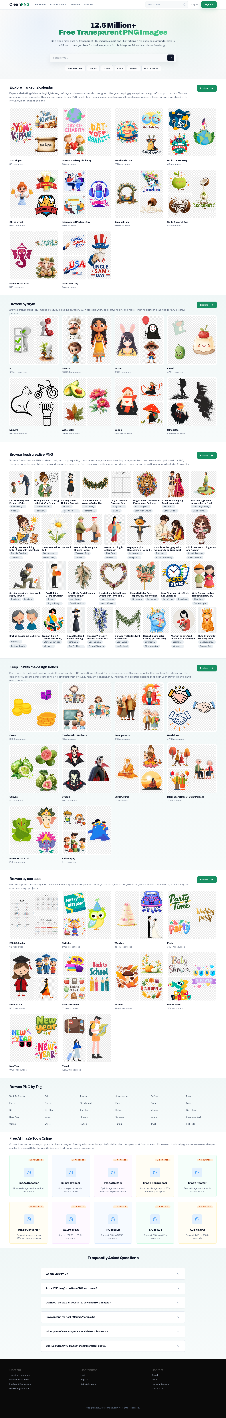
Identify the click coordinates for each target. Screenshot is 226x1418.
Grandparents (122, 735)
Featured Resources (20, 1384)
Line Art (13, 430)
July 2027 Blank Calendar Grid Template (119, 503)
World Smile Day (123, 160)
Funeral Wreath (96, 646)
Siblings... (15, 641)
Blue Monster (151, 646)
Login (83, 1375)
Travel (65, 1066)
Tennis (118, 1123)
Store (48, 1123)
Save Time (168, 599)
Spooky (93, 68)
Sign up (209, 4)
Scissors (119, 1117)
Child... (14, 510)
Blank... (116, 510)
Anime (118, 368)
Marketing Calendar (19, 1388)
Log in (194, 4)
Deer (188, 1096)
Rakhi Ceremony (164, 557)
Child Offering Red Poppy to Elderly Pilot (19, 503)
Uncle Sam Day (70, 283)
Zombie (107, 68)
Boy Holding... (54, 603)
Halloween (40, 4)
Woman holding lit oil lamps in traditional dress (113, 550)
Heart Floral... (107, 599)
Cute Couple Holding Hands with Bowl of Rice (203, 596)
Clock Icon (183, 599)
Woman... (110, 557)
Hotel (118, 1110)
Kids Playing (68, 858)
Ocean (48, 1117)
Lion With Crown (143, 510)
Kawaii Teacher (195, 553)
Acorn (120, 68)
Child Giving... (17, 506)
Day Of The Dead (74, 647)
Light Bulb (191, 1110)
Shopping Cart (193, 1117)
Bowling (84, 1096)
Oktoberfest (16, 222)
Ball (46, 1096)
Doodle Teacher (19, 553)
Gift (11, 1110)
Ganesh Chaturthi (18, 283)
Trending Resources (19, 1375)
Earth (12, 1103)
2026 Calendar (17, 943)
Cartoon (66, 368)
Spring (12, 1123)
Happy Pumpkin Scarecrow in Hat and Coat (138, 550)
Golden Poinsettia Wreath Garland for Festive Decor (92, 503)
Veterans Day (82, 553)
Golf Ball (84, 1110)
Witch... (67, 506)
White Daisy (49, 557)
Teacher (75, 4)
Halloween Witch (68, 512)
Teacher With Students (74, 735)
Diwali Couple (170, 510)
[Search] (184, 4)
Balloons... (152, 599)
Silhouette (172, 430)
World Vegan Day (201, 506)
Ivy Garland (122, 646)
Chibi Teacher (195, 557)
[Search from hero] (170, 58)
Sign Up (84, 1379)
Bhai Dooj (110, 553)
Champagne (121, 1096)
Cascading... (95, 642)
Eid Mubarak (86, 1103)
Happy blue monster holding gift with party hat (154, 638)
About (155, 1375)
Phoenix (84, 1117)
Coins (12, 735)
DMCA (155, 1379)
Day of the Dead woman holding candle (75, 638)
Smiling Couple (18, 646)
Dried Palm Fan (77, 603)
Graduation (15, 1004)
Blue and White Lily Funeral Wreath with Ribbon (97, 638)
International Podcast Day (76, 222)
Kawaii (170, 368)
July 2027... (118, 506)
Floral (153, 1103)
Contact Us (157, 1388)
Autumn (88, 4)
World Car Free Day (177, 160)
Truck (153, 1123)
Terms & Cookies (160, 1384)
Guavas (13, 797)
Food (188, 1103)
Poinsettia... (89, 510)
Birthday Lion (141, 506)
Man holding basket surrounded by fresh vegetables (201, 503)
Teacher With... (43, 506)
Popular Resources (19, 1379)
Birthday (66, 943)
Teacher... (40, 510)
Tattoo (83, 1123)
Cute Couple (200, 603)
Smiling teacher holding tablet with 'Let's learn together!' (46, 503)
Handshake (173, 735)
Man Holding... (199, 510)
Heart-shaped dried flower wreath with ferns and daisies (113, 596)
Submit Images (88, 1384)
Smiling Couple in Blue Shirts (24, 636)
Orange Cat (205, 646)
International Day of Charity (76, 160)
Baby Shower (174, 1004)
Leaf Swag (89, 506)
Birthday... (137, 599)
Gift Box (49, 1110)
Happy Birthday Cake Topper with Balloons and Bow (143, 596)
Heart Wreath (107, 603)
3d (10, 368)
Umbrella (190, 1123)
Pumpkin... (134, 557)
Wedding (119, 943)
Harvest (133, 68)
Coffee (154, 1096)
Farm (117, 1103)
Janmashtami (122, 222)
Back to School (58, 4)
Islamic (154, 1110)
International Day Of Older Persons (185, 797)
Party (170, 943)
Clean (19, 4)
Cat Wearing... (207, 642)
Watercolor (68, 430)
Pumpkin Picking (75, 68)
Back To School (151, 68)
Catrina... (73, 642)
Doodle (118, 430)
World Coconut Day (177, 222)
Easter (48, 1103)
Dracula (66, 797)
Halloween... (135, 553)
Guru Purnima (122, 797)
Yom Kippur (15, 160)
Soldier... (79, 557)
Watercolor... (49, 553)
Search (154, 1117)
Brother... (168, 506)
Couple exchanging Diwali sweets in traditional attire (172, 503)
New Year (14, 1066)
